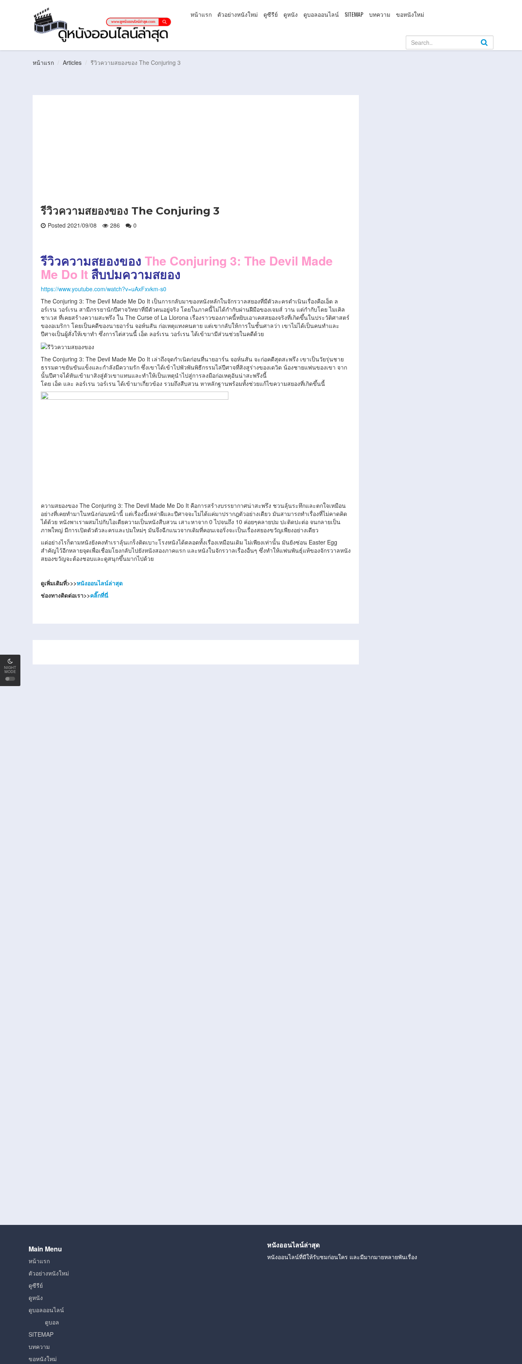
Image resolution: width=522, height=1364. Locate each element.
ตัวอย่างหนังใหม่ (237, 14)
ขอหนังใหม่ (410, 14)
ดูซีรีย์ (270, 14)
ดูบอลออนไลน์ (321, 14)
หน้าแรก (201, 14)
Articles (72, 62)
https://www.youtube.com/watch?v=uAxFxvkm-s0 (103, 289)
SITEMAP (354, 14)
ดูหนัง (290, 14)
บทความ (379, 14)
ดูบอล (52, 1322)
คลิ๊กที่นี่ (99, 595)
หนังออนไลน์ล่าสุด (100, 583)
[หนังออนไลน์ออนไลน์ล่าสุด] (104, 24)
